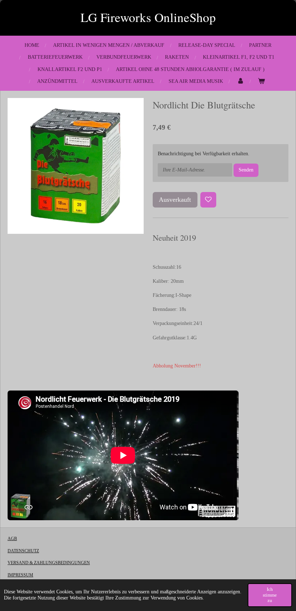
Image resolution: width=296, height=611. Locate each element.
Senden (246, 170)
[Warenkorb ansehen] (261, 81)
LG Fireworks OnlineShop (148, 17)
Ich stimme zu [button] (270, 595)
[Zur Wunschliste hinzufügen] (208, 200)
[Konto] (240, 81)
